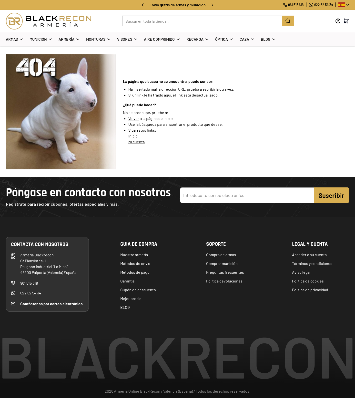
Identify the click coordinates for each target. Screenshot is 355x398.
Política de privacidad (310, 289)
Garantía (127, 281)
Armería (66, 39)
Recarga (194, 39)
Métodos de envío (135, 263)
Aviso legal (301, 272)
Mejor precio (131, 298)
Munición (38, 39)
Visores (124, 39)
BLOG (125, 307)
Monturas (95, 39)
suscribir (331, 195)
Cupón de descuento (138, 289)
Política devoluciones (224, 281)
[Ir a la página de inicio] (48, 21)
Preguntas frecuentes (225, 272)
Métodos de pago (135, 272)
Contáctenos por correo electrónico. (52, 303)
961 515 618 (296, 5)
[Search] (288, 21)
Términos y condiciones (312, 263)
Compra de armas (221, 254)
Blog (265, 39)
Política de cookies (308, 281)
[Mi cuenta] (338, 21)
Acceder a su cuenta (309, 254)
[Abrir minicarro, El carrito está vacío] (346, 21)
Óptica (221, 39)
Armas (12, 39)
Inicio (133, 136)
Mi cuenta (136, 141)
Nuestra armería (134, 254)
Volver (133, 118)
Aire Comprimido (159, 39)
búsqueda (147, 124)
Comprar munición (222, 263)
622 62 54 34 (323, 5)
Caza (244, 39)
